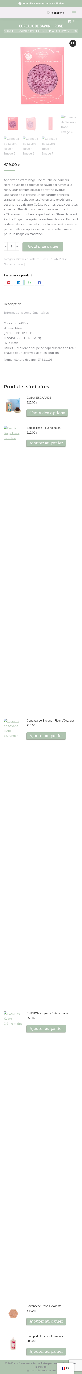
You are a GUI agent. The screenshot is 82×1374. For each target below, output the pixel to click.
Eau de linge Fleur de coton (43, 427)
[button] (72, 43)
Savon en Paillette (28, 259)
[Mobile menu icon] (74, 12)
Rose (20, 264)
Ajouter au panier (42, 246)
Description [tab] (12, 304)
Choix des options (47, 413)
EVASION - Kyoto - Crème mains (47, 1013)
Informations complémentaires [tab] (26, 312)
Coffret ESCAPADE (39, 397)
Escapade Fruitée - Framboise (45, 1336)
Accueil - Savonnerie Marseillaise (43, 3)
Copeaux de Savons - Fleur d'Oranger (50, 720)
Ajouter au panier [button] (46, 443)
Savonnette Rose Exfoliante (44, 1306)
